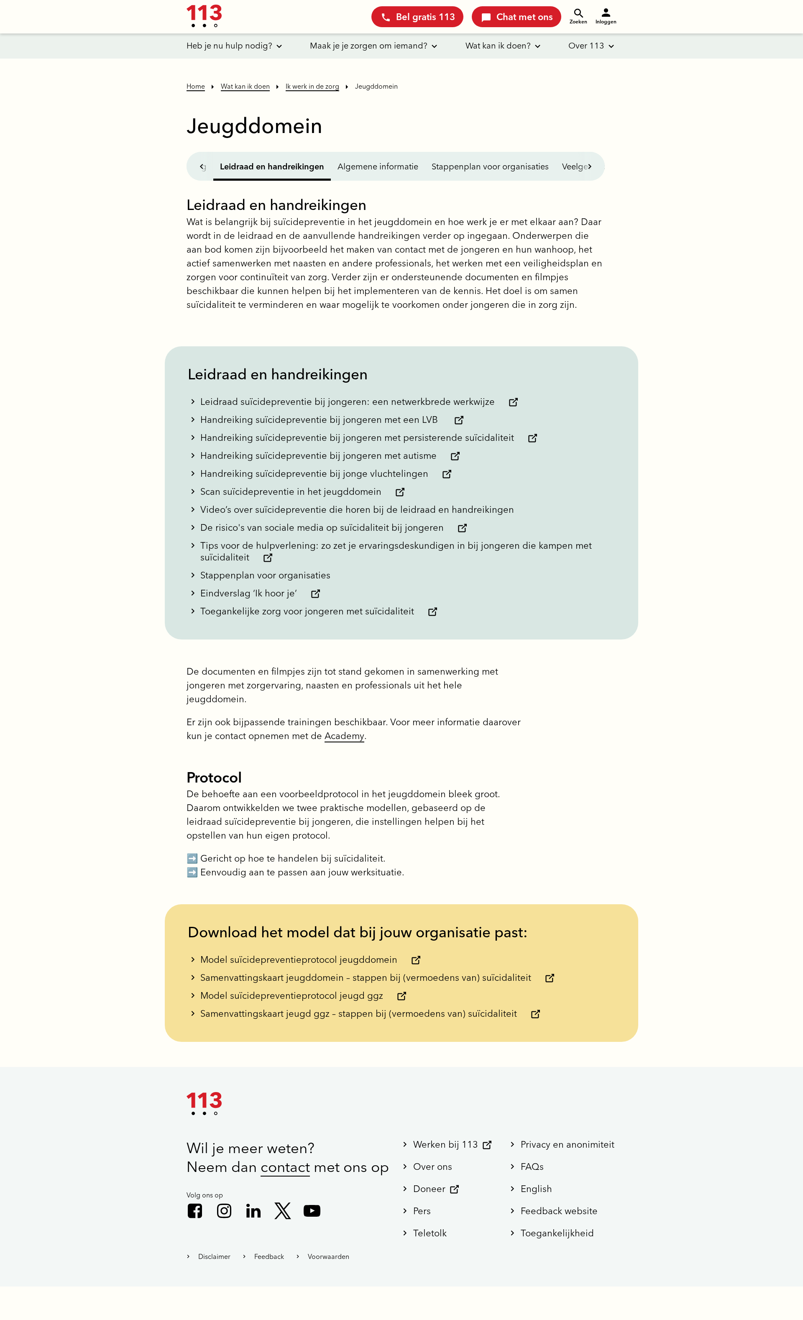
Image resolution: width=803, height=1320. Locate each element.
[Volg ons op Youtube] (312, 1210)
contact (285, 1167)
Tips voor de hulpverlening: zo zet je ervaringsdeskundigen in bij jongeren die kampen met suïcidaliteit (396, 551)
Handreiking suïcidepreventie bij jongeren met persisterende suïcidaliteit (357, 437)
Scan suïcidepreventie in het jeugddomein (290, 491)
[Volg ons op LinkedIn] (253, 1210)
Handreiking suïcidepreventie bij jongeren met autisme (318, 455)
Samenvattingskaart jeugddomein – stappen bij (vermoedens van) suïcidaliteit (365, 977)
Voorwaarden (328, 1256)
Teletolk (430, 1233)
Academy (344, 736)
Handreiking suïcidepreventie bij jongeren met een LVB (320, 419)
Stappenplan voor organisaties (490, 166)
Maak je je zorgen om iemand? (368, 45)
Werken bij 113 (445, 1144)
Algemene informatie (378, 166)
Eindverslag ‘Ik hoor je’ (248, 593)
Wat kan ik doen (245, 86)
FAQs (532, 1166)
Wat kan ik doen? (498, 45)
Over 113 (586, 45)
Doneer (429, 1189)
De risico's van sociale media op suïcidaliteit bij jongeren (322, 527)
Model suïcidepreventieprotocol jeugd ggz (291, 995)
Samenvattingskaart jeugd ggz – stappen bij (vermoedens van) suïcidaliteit (358, 1013)
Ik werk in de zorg (312, 86)
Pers (422, 1211)
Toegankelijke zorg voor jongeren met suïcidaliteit (307, 611)
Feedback (269, 1256)
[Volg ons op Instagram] (224, 1210)
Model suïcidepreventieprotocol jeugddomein (298, 959)
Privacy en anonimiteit (567, 1144)
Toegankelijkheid (557, 1233)
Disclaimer (214, 1256)
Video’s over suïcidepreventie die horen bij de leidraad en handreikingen (357, 509)
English (536, 1189)
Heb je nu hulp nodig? (229, 45)
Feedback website (559, 1211)
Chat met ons (524, 17)
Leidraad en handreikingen (272, 166)
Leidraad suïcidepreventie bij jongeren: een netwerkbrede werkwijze (347, 401)
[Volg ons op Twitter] (282, 1210)
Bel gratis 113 (425, 17)
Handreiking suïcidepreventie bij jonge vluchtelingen (314, 473)
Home (196, 86)
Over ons (432, 1166)
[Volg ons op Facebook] (195, 1210)
